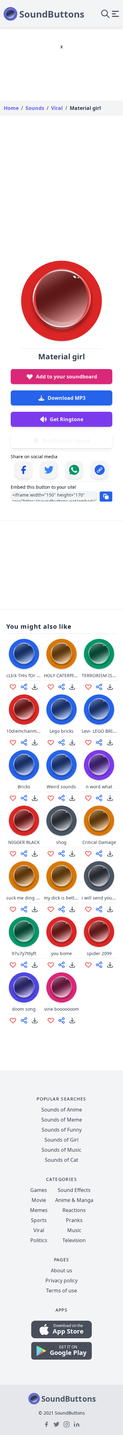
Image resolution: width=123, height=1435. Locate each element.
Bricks (24, 787)
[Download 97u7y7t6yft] (34, 965)
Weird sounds (61, 787)
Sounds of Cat (61, 1159)
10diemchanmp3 (24, 731)
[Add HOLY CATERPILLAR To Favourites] (51, 687)
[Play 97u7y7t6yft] (24, 932)
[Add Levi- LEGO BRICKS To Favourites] (88, 742)
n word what (99, 787)
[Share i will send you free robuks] (99, 909)
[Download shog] (72, 853)
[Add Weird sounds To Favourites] (51, 798)
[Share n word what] (99, 798)
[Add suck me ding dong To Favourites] (13, 909)
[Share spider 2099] (99, 965)
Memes (39, 1210)
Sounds (35, 108)
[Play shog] (61, 821)
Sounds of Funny (62, 1129)
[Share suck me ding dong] (24, 909)
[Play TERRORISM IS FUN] (99, 654)
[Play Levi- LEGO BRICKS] (99, 709)
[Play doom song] (24, 987)
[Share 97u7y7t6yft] (24, 965)
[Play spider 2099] (99, 932)
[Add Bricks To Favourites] (13, 798)
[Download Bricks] (34, 798)
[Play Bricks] (24, 765)
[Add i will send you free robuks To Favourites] (88, 909)
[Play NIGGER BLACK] (24, 821)
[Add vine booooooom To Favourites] (51, 1020)
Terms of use (61, 1290)
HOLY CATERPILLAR (64, 675)
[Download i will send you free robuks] (110, 909)
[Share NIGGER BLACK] (24, 853)
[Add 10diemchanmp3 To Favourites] (13, 742)
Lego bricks (61, 731)
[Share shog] (61, 853)
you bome (61, 953)
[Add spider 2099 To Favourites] (88, 965)
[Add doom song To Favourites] (13, 1020)
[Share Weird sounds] (61, 798)
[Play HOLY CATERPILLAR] (61, 654)
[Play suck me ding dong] (24, 876)
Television (74, 1240)
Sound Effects (74, 1190)
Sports (39, 1220)
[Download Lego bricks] (72, 742)
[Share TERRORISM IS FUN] (99, 687)
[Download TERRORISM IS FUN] (110, 687)
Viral (38, 1230)
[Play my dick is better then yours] (61, 876)
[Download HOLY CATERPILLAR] (72, 687)
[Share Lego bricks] (61, 742)
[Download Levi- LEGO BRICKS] (110, 742)
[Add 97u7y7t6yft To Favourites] (13, 965)
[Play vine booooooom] (61, 987)
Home (11, 108)
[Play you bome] (61, 932)
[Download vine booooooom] (72, 1020)
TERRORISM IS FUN (102, 675)
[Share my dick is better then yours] (61, 909)
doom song (24, 1009)
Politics (38, 1240)
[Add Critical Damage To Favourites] (88, 853)
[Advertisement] (61, 182)
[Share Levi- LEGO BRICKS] (99, 742)
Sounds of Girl (61, 1139)
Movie (39, 1200)
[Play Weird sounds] (61, 765)
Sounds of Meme (61, 1119)
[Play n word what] (99, 765)
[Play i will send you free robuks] (99, 876)
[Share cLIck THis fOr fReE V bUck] (24, 687)
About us (61, 1270)
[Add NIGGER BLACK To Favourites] (13, 853)
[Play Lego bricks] (61, 709)
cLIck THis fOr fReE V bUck (34, 675)
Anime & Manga (74, 1200)
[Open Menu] (115, 14)
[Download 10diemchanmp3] (34, 742)
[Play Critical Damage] (99, 821)
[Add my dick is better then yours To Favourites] (51, 909)
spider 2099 (99, 953)
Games (38, 1190)
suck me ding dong (26, 898)
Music (74, 1230)
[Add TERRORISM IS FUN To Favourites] (88, 687)
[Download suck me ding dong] (34, 909)
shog (61, 842)
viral (57, 108)
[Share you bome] (61, 965)
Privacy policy (61, 1280)
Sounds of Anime (61, 1109)
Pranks (74, 1220)
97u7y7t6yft (24, 953)
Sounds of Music (61, 1149)
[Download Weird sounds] (72, 798)
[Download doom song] (34, 1020)
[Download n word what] (110, 798)
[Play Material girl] (61, 301)
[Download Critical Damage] (110, 853)
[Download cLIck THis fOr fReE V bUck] (34, 687)
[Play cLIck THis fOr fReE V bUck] (24, 654)
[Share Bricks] (24, 798)
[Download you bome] (72, 965)
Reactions (74, 1210)
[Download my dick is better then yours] (72, 909)
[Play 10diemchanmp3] (24, 709)
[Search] (105, 14)
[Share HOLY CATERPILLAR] (61, 687)
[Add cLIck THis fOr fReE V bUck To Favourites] (13, 687)
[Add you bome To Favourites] (51, 965)
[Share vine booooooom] (61, 1020)
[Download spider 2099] (110, 965)
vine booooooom (61, 1009)
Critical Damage (99, 842)
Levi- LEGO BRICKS (101, 731)
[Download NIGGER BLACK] (34, 853)
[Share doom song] (24, 1020)
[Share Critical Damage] (99, 853)
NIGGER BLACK (24, 842)
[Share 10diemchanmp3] (24, 742)
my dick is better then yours (73, 898)
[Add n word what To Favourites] (88, 798)
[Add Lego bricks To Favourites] (51, 742)
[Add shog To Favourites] (51, 853)
